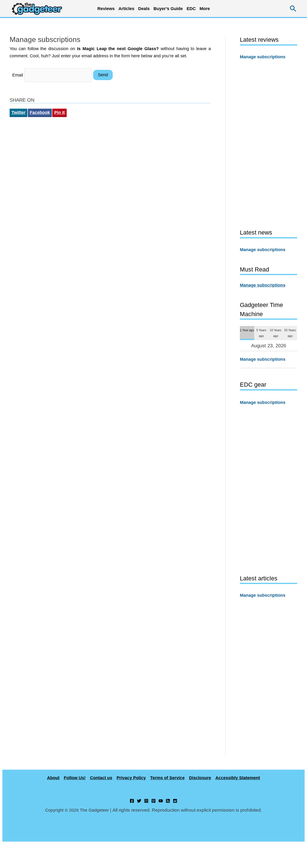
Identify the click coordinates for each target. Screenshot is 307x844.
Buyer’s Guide (168, 8)
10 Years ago (275, 333)
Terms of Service (167, 777)
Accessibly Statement (237, 777)
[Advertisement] (268, 144)
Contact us (101, 777)
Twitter (18, 112)
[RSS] (168, 801)
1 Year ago (247, 330)
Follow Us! (75, 777)
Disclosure (200, 777)
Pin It (59, 112)
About (53, 777)
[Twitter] (139, 801)
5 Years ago (261, 333)
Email (17, 74)
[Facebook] (132, 801)
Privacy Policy (131, 777)
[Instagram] (146, 801)
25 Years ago (290, 333)
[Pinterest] (153, 801)
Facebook (40, 112)
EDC (191, 8)
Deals (144, 8)
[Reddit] (175, 801)
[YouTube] (161, 801)
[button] (293, 8)
